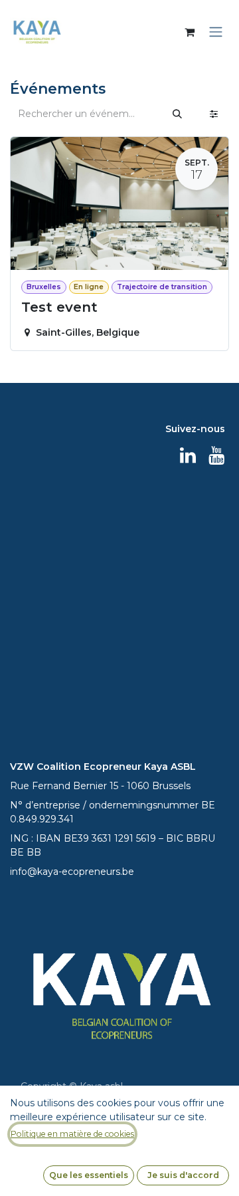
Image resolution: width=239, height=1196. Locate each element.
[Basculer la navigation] (215, 32)
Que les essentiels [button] (88, 1175)
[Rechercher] (177, 114)
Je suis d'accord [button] (183, 1175)
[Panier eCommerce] (189, 32)
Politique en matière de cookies (72, 1134)
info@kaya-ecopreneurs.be (72, 872)
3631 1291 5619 (124, 838)
